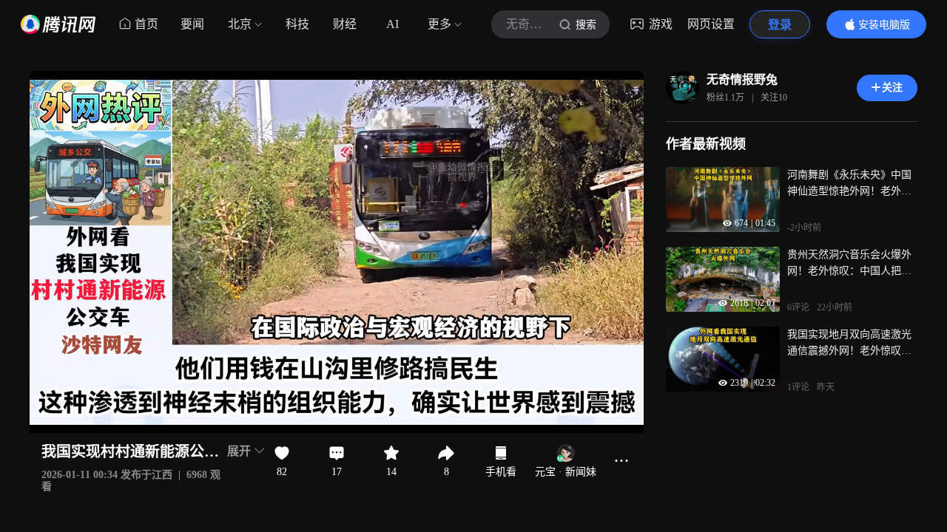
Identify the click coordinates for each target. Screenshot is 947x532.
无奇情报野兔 (742, 79)
